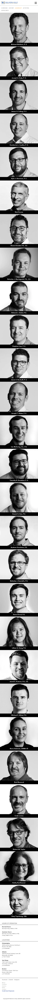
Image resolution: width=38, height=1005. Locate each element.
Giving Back (5, 10)
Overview (4, 8)
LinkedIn (10, 979)
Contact (4, 989)
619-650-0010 (6, 965)
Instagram (16, 979)
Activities (26, 8)
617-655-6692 (6, 974)
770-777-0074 (6, 957)
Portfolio (4, 984)
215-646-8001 (6, 948)
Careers (4, 986)
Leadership (18, 8)
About (3, 982)
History (11, 8)
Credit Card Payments (8, 991)
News (3, 987)
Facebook (4, 979)
